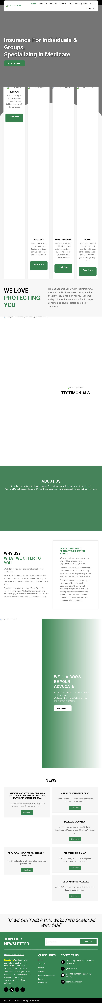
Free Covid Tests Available (75, 882)
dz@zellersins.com (74, 982)
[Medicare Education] (75, 816)
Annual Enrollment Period (75, 793)
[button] (14, 63)
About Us (42, 964)
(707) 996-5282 (72, 968)
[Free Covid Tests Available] (75, 876)
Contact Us (42, 983)
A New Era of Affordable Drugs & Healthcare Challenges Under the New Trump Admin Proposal (27, 795)
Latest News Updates (46, 975)
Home (40, 960)
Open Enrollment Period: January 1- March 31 (27, 854)
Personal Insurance (75, 853)
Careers (41, 972)
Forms (40, 979)
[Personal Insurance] (75, 848)
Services (41, 968)
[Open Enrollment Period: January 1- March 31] (27, 848)
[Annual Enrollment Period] (75, 788)
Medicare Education (74, 822)
